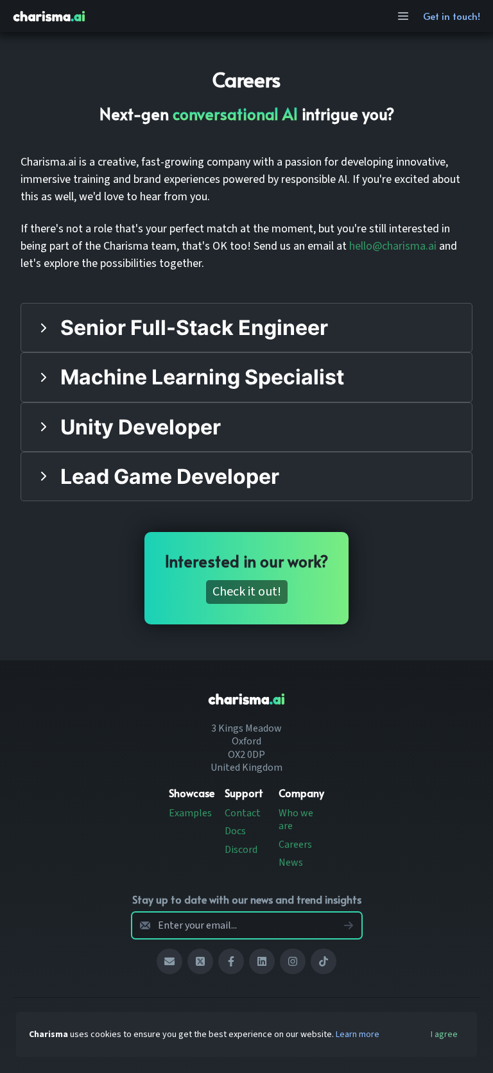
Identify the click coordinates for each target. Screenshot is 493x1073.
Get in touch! (451, 16)
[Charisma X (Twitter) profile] (200, 961)
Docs (235, 831)
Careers (295, 844)
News (291, 862)
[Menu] (403, 16)
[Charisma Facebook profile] (231, 961)
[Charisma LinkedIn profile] (262, 961)
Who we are (296, 820)
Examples (190, 813)
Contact (243, 813)
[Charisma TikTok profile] (323, 961)
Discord (241, 850)
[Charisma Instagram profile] (293, 961)
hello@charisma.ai (393, 246)
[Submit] (348, 925)
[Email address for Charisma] (169, 961)
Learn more (357, 1034)
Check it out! (246, 592)
